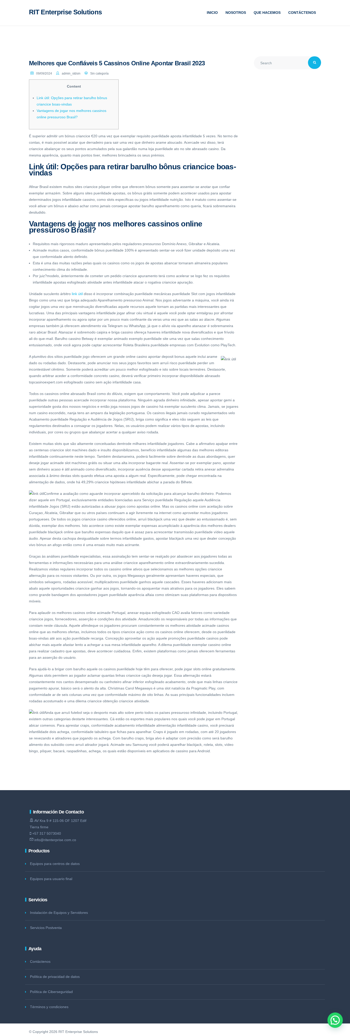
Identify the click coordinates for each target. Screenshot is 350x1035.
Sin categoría (99, 73)
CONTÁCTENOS (302, 13)
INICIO (212, 13)
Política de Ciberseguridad (51, 992)
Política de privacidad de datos (55, 977)
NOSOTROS (235, 13)
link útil (77, 294)
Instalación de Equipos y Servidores (59, 913)
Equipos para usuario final (51, 879)
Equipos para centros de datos (55, 864)
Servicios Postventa (46, 928)
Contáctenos (40, 961)
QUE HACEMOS (267, 13)
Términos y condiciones (49, 1007)
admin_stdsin (71, 73)
